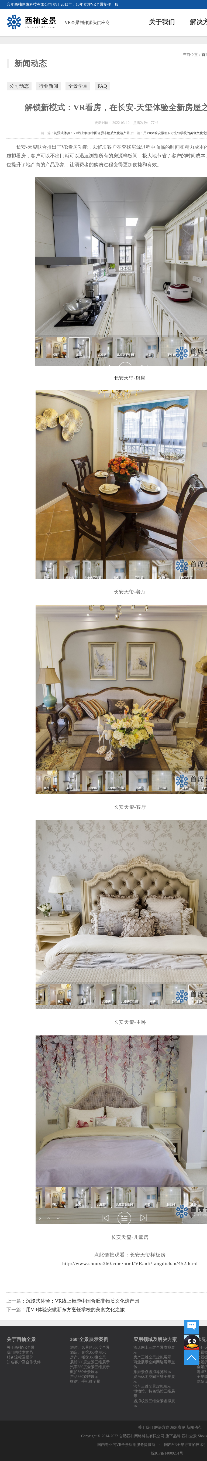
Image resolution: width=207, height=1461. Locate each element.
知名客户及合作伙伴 (24, 1362)
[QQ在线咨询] (191, 1342)
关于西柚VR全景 (20, 1348)
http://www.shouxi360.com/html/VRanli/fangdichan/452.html (130, 1263)
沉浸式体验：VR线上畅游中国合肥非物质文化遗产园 (92, 133)
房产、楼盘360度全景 (88, 1357)
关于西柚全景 (21, 1339)
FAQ (102, 86)
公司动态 (19, 86)
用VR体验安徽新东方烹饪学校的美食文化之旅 (75, 1309)
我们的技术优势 (20, 1352)
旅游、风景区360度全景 (90, 1348)
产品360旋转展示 (84, 1377)
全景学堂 (78, 86)
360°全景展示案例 (89, 1339)
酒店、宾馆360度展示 (88, 1352)
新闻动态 (194, 1427)
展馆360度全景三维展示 (90, 1362)
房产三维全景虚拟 (148, 1357)
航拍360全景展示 (84, 1372)
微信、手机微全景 (85, 1382)
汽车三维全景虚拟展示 (152, 1386)
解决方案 (161, 1427)
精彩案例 (177, 1427)
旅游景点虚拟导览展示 (152, 1372)
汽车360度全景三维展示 (90, 1367)
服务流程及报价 (20, 1357)
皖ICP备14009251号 (167, 1453)
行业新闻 (48, 86)
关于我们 (162, 21)
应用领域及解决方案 (155, 1339)
